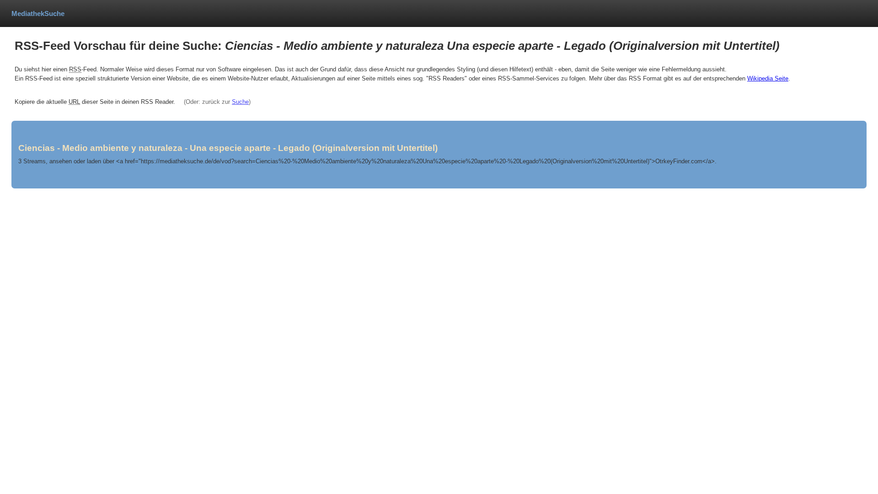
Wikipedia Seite (767, 78)
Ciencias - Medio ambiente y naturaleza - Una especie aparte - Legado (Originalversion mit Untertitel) (228, 148)
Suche (240, 101)
